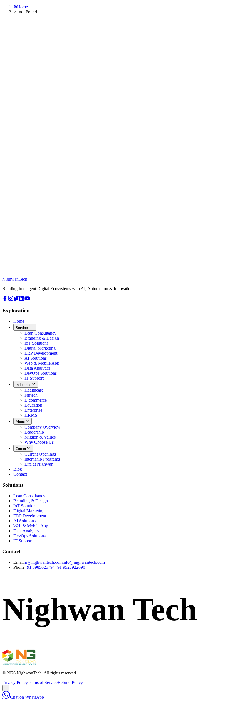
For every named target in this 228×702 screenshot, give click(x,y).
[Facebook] (5, 299)
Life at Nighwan (38, 464)
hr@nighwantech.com (43, 562)
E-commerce (35, 400)
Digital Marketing (40, 348)
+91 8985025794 (39, 567)
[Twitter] (16, 299)
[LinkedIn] (21, 299)
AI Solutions (35, 358)
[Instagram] (10, 299)
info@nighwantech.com (84, 562)
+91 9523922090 (70, 567)
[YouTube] (27, 299)
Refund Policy (70, 682)
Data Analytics (37, 368)
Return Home (14, 279)
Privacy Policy (15, 682)
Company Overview (42, 427)
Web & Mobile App (41, 363)
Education (33, 405)
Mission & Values (40, 437)
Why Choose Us (39, 442)
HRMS (30, 415)
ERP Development (40, 353)
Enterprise (33, 410)
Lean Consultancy (40, 333)
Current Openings (40, 454)
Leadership (34, 432)
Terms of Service (43, 682)
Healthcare (33, 390)
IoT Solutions (36, 343)
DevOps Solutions (40, 373)
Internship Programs (42, 459)
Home (22, 6)
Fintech (31, 395)
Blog (17, 469)
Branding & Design (41, 338)
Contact (20, 474)
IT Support (34, 378)
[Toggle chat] (5, 688)
